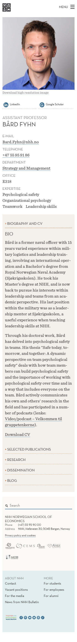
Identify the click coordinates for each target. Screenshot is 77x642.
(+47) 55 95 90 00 (29, 525)
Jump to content (12, 2)
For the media (14, 596)
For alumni (51, 596)
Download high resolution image (25, 92)
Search (63, 504)
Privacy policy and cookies (20, 535)
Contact (10, 583)
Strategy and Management (26, 168)
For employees (54, 589)
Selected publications (29, 449)
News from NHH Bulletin (22, 602)
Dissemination (21, 470)
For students (52, 583)
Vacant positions (16, 589)
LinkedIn (15, 104)
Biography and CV (25, 223)
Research (16, 459)
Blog (12, 480)
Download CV (17, 434)
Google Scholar (55, 104)
